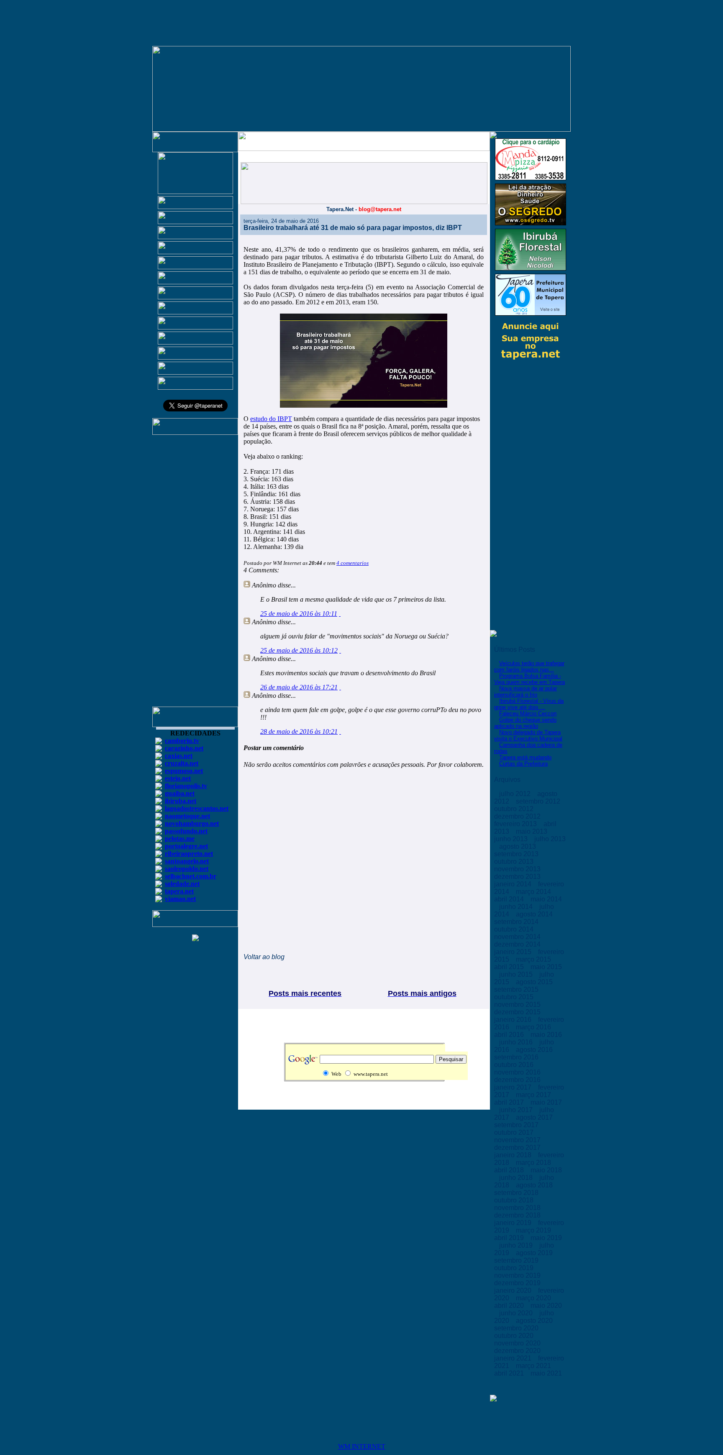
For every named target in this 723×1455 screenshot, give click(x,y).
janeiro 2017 (513, 1087)
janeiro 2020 (513, 1290)
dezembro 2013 (518, 876)
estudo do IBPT (271, 418)
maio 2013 (532, 831)
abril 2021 (510, 1373)
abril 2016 (510, 1034)
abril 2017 (510, 1102)
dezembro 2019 (518, 1283)
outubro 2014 (514, 929)
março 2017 (534, 1094)
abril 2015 (510, 966)
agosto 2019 (535, 1252)
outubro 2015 (514, 997)
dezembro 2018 (518, 1215)
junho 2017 (516, 1109)
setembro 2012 (539, 801)
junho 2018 (516, 1177)
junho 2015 (516, 974)
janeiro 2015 (513, 951)
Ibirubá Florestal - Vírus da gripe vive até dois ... (529, 704)
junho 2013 (511, 838)
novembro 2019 (518, 1275)
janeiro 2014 (513, 884)
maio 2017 (546, 1102)
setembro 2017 (517, 1124)
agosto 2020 (535, 1320)
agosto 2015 (535, 981)
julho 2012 (515, 793)
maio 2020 (546, 1305)
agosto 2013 (518, 846)
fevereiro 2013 (516, 823)
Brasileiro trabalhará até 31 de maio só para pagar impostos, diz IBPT (353, 227)
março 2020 (534, 1298)
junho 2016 (516, 1042)
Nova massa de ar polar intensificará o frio (525, 691)
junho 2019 (516, 1245)
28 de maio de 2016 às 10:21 (299, 731)
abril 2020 (510, 1305)
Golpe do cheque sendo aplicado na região (525, 723)
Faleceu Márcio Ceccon (527, 713)
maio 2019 (546, 1237)
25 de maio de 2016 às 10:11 (298, 613)
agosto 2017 (535, 1117)
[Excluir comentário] (340, 613)
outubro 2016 (514, 1064)
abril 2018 (510, 1170)
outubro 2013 (514, 861)
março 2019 (534, 1230)
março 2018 (534, 1162)
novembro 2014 (518, 936)
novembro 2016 (518, 1072)
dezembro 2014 (518, 944)
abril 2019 (510, 1237)
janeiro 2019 (513, 1222)
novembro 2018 (518, 1207)
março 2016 (534, 1027)
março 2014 (534, 891)
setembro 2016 (517, 1057)
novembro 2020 (518, 1343)
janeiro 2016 (513, 1019)
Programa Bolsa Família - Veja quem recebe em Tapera (529, 679)
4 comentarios (352, 563)
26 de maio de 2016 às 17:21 (299, 687)
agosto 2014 (535, 914)
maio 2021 (546, 1373)
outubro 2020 (514, 1335)
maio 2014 (546, 899)
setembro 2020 (517, 1328)
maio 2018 (546, 1170)
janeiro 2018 (513, 1155)
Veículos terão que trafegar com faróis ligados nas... (529, 666)
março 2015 (534, 959)
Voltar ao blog (264, 956)
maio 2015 (546, 966)
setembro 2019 (517, 1260)
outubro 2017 (514, 1132)
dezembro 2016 (518, 1079)
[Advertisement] (195, 574)
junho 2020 (516, 1313)
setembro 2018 (517, 1192)
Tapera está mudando (525, 757)
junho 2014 (516, 906)
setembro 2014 (517, 921)
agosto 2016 (535, 1049)
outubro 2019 (514, 1267)
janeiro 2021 (513, 1358)
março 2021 (534, 1365)
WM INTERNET (361, 1446)
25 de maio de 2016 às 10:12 (299, 650)
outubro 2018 (514, 1200)
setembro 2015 (517, 989)
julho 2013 (550, 838)
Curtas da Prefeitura (523, 764)
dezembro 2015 (518, 1012)
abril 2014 (510, 899)
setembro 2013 (517, 854)
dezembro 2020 (518, 1350)
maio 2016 (546, 1034)
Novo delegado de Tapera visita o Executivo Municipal (528, 735)
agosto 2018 (535, 1185)
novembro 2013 (518, 869)
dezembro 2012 (518, 816)
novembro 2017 (518, 1140)
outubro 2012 (514, 808)
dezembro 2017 (518, 1147)
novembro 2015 (518, 1004)
